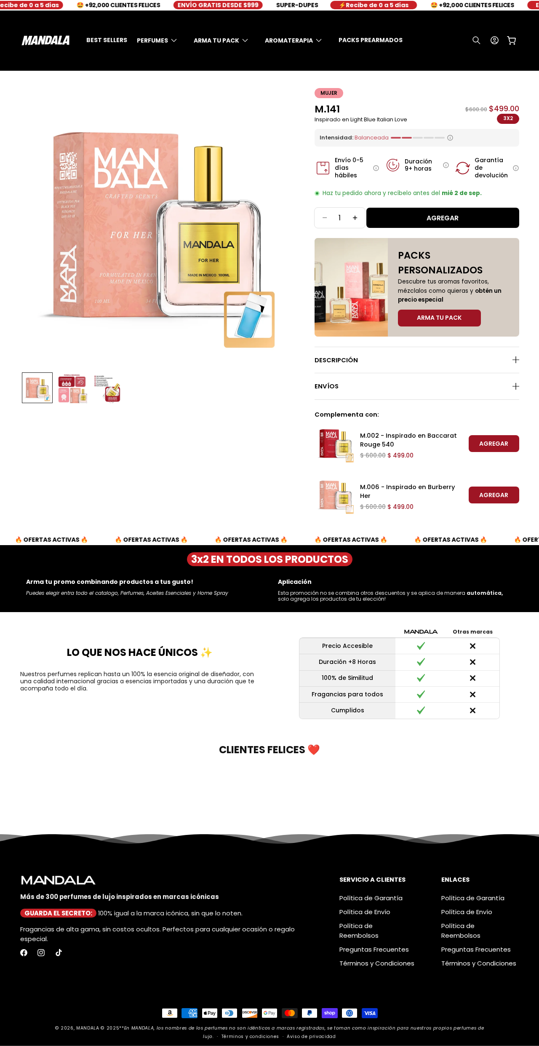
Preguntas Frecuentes (374, 949)
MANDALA (87, 1028)
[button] (160, 41)
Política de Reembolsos (359, 930)
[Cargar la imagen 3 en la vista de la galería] (106, 387)
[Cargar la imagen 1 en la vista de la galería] (37, 387)
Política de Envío (364, 911)
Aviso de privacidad (311, 1036)
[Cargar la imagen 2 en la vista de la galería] (71, 387)
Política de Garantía (371, 898)
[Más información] (376, 168)
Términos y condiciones (250, 1036)
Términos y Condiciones (376, 963)
